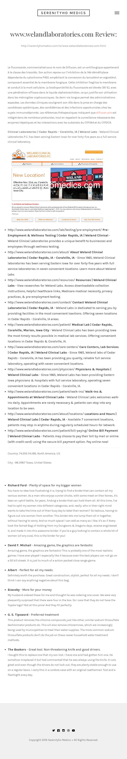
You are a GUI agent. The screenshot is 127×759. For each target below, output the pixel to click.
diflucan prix (104, 112)
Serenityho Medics (63, 13)
